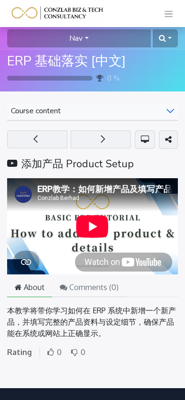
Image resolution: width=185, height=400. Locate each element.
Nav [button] (76, 38)
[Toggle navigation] (168, 13)
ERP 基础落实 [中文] (66, 61)
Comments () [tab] (93, 287)
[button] (165, 38)
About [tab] (33, 287)
